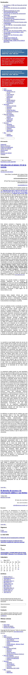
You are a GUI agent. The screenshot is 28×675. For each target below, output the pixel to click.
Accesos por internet (6, 153)
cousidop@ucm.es (22, 185)
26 (18, 569)
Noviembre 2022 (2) (9, 588)
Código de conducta (6, 148)
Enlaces (3, 151)
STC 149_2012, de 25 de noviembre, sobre (15, 30)
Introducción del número (7, 172)
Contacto (3, 154)
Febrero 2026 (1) (8, 576)
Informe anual (4, 150)
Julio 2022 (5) (7, 592)
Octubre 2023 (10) (8, 584)
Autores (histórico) (5, 146)
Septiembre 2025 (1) (9, 578)
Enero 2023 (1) (7, 586)
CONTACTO (4, 616)
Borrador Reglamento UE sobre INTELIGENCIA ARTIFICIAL (12, 11)
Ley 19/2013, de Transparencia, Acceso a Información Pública (14, 20)
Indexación (3, 144)
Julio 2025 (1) (7, 579)
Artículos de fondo (5, 497)
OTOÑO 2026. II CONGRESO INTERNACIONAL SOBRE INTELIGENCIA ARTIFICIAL (14, 40)
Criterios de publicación (7, 147)
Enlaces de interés (8, 626)
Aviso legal (6, 624)
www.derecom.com (22, 176)
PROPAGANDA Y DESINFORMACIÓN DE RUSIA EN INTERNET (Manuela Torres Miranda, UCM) (13, 553)
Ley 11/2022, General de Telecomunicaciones (10, 17)
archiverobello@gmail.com (20, 178)
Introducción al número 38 (10, 37)
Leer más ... (3, 487)
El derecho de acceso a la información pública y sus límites (14, 492)
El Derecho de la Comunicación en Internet (13, 537)
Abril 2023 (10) (7, 585)
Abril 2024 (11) (7, 582)
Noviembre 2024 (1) (9, 581)
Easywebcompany (18, 631)
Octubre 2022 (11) (8, 589)
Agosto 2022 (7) (8, 591)
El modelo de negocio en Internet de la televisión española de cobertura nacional (12, 541)
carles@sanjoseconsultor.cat (20, 505)
